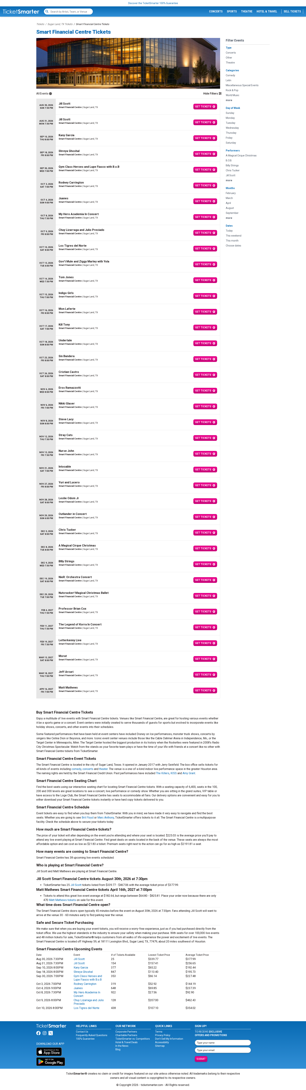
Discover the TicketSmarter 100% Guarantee (153, 3)
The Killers (162, 773)
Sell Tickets (292, 11)
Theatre (246, 11)
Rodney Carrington (85, 984)
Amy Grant (189, 773)
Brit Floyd (88, 817)
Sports (232, 11)
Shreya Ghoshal (83, 971)
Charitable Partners (126, 1035)
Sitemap (160, 1045)
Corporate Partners (126, 1031)
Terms (158, 1031)
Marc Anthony (105, 817)
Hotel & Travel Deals (126, 1042)
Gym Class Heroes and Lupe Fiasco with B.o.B (88, 977)
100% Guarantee (85, 1038)
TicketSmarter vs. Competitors (132, 1038)
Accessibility (162, 1042)
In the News (121, 1045)
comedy (76, 769)
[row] (128, 107)
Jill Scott (75, 885)
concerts (88, 769)
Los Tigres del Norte (86, 1008)
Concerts (216, 11)
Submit (201, 1059)
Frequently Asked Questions (91, 1035)
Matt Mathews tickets (62, 900)
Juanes (78, 988)
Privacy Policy (162, 1035)
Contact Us (82, 1031)
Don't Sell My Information (169, 1038)
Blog (117, 1049)
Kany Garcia (81, 967)
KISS (174, 773)
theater (103, 769)
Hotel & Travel (267, 11)
